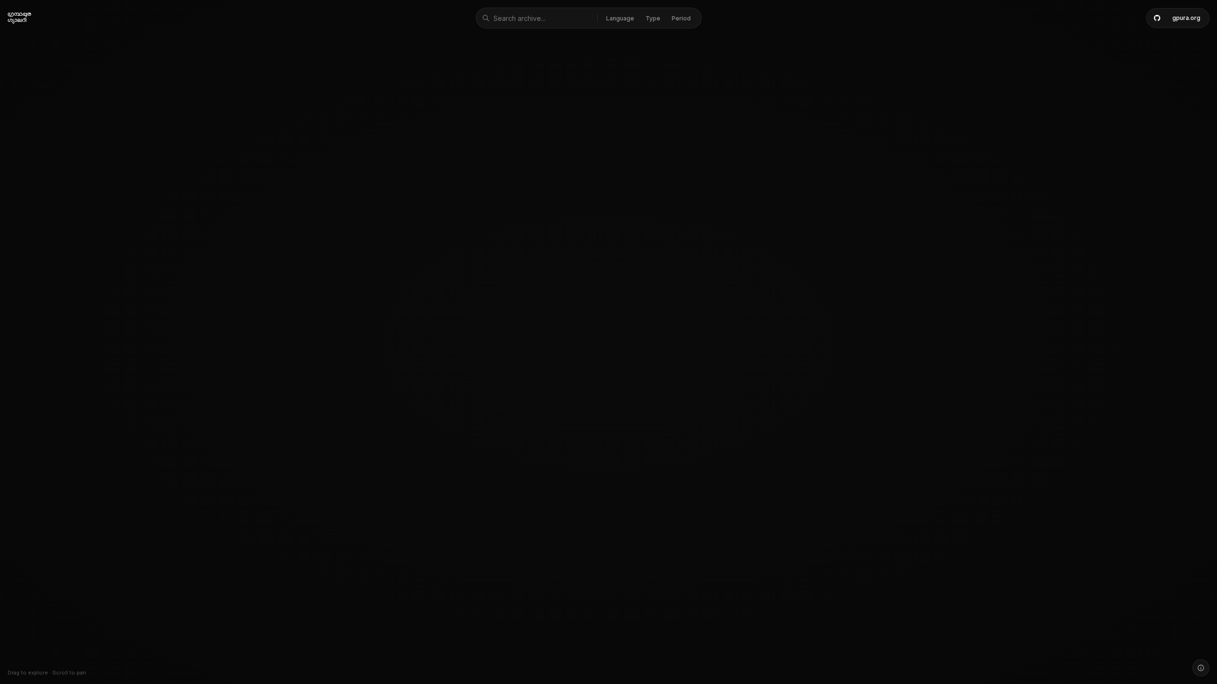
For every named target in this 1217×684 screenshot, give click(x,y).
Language (620, 18)
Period (681, 18)
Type (653, 18)
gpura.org (1186, 17)
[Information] (1200, 667)
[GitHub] (1157, 18)
